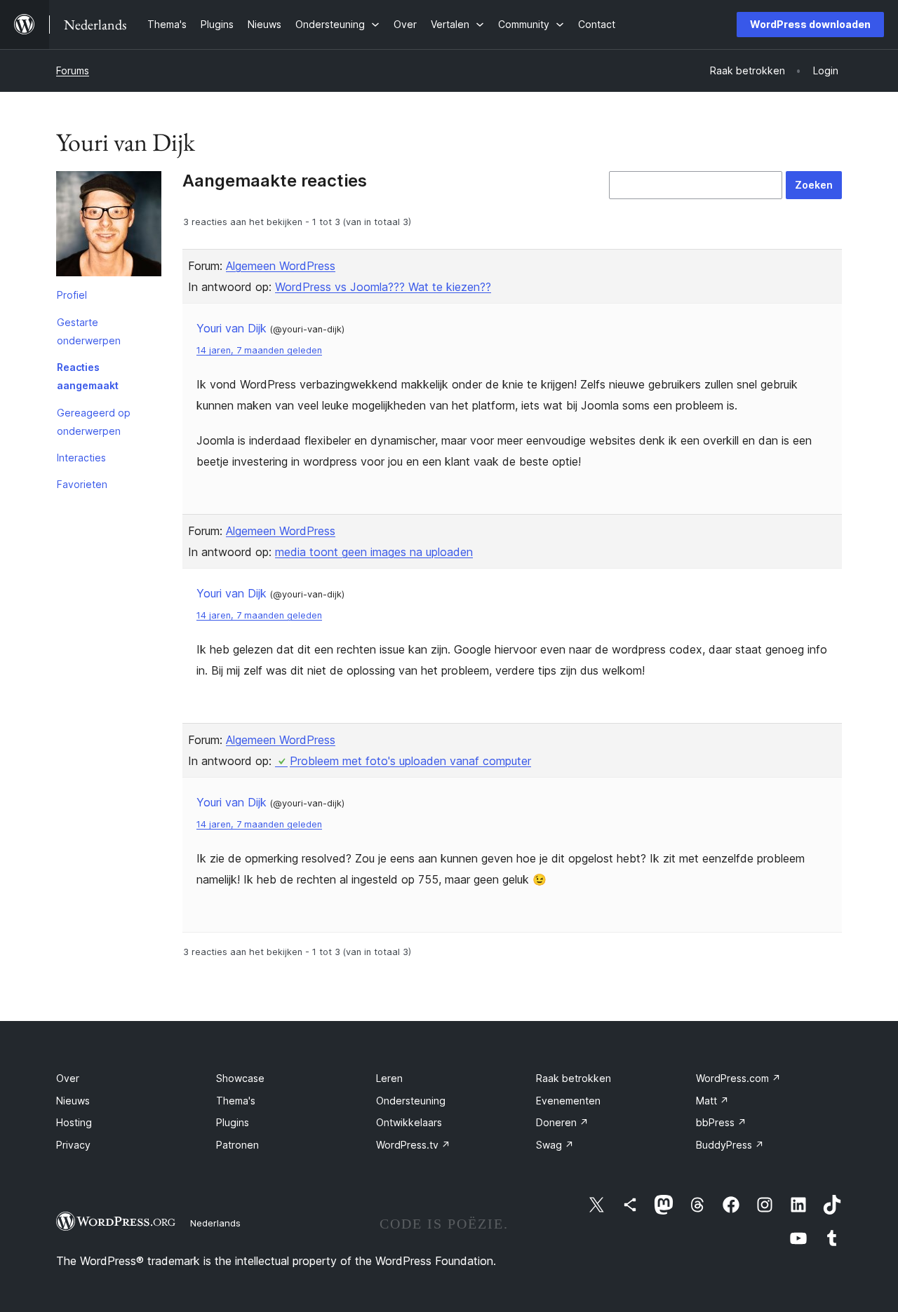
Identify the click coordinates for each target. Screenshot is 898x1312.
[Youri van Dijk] (108, 226)
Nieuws (73, 1101)
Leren (389, 1078)
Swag (555, 1145)
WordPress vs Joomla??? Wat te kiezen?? (383, 287)
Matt (712, 1101)
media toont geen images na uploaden (374, 552)
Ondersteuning (410, 1101)
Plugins (232, 1122)
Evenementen (568, 1101)
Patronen (237, 1145)
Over (67, 1078)
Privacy (73, 1145)
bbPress (721, 1122)
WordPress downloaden (810, 24)
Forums (72, 70)
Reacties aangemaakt (88, 376)
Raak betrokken (573, 1078)
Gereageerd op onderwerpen (93, 422)
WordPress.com (738, 1078)
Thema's (235, 1101)
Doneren (562, 1122)
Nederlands (215, 1223)
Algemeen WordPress (280, 266)
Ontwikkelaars (409, 1122)
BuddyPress (730, 1145)
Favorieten (82, 484)
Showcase (240, 1078)
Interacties (81, 458)
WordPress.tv (413, 1145)
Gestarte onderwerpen (89, 331)
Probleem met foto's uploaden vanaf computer (410, 761)
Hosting (74, 1122)
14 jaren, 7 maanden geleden (259, 350)
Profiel (72, 295)
